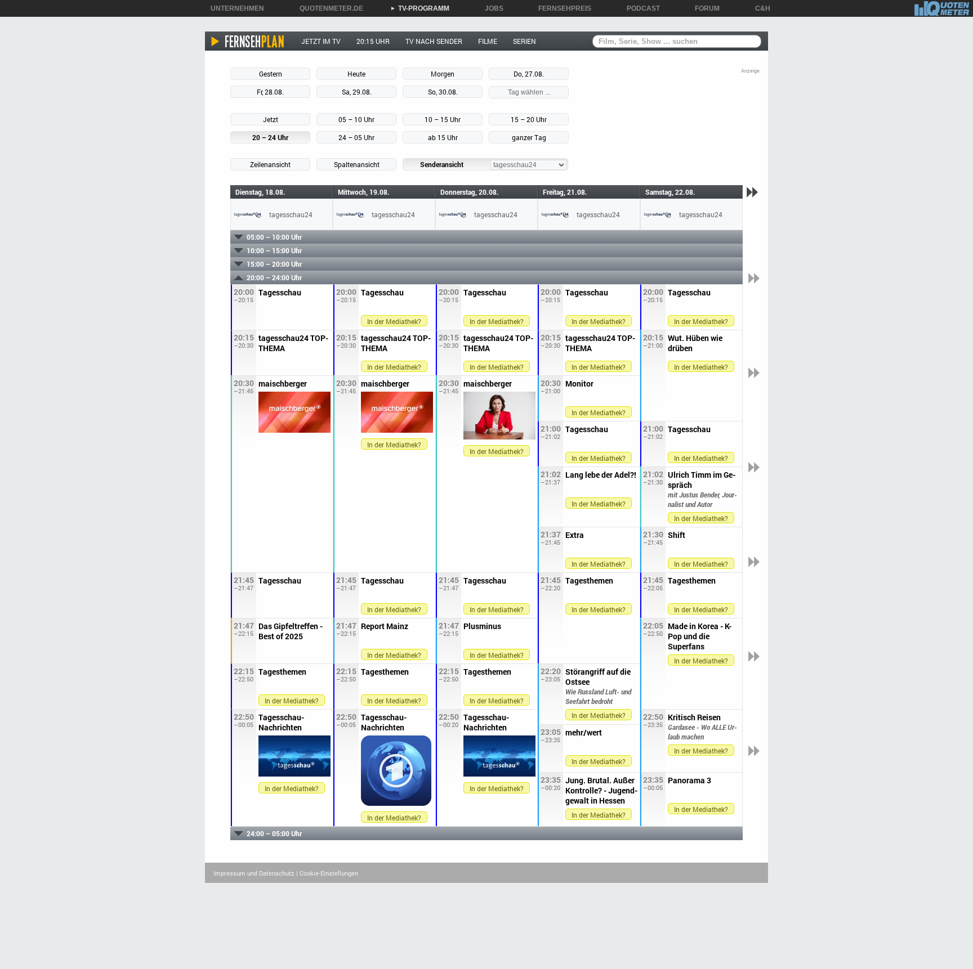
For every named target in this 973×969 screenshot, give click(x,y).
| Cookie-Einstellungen (327, 873)
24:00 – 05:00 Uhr (274, 833)
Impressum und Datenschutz (253, 873)
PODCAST (639, 8)
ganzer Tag (529, 137)
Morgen (442, 73)
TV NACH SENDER (433, 41)
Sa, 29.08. (357, 91)
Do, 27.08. (529, 73)
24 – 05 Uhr (356, 137)
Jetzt (270, 119)
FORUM (703, 8)
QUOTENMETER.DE (327, 8)
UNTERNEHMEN (233, 8)
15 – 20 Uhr (529, 119)
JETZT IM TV (321, 41)
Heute (356, 73)
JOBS (490, 8)
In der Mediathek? (394, 321)
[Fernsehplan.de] (248, 41)
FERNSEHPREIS (560, 8)
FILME (487, 41)
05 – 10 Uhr (356, 119)
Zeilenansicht (270, 164)
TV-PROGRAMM (419, 8)
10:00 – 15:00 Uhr (274, 250)
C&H (758, 8)
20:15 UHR (373, 41)
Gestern (270, 73)
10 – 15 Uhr (443, 119)
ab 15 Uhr (443, 137)
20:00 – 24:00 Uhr (274, 277)
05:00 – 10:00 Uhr (274, 236)
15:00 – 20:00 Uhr (274, 263)
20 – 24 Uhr (270, 137)
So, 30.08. (443, 91)
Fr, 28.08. (270, 91)
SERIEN (524, 41)
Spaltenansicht (357, 164)
